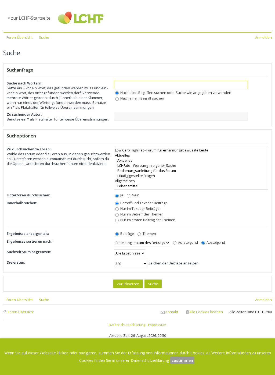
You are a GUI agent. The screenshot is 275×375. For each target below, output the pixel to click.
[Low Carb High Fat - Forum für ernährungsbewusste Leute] (191, 150)
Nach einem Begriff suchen (142, 98)
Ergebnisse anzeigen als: (28, 233)
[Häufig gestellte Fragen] (191, 175)
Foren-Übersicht (21, 311)
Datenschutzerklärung (127, 324)
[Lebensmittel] (191, 186)
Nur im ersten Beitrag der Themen (147, 219)
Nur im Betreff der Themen (142, 214)
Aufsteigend (187, 242)
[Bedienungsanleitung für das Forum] (191, 170)
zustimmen (182, 360)
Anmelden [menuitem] (263, 37)
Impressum (157, 324)
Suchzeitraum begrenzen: (29, 251)
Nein (135, 195)
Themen (149, 233)
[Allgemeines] (191, 180)
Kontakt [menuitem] (171, 311)
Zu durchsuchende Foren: (28, 149)
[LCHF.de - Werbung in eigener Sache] (191, 165)
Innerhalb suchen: (22, 202)
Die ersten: (16, 262)
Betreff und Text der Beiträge (144, 202)
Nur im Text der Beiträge (140, 208)
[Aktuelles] (191, 155)
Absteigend (215, 242)
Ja (121, 195)
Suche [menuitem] (44, 37)
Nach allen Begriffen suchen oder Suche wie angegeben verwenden (175, 92)
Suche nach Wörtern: (24, 83)
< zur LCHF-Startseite (29, 18)
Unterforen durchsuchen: (28, 195)
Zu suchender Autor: (24, 114)
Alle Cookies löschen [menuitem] (206, 311)
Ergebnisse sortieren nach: (29, 241)
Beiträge (127, 233)
